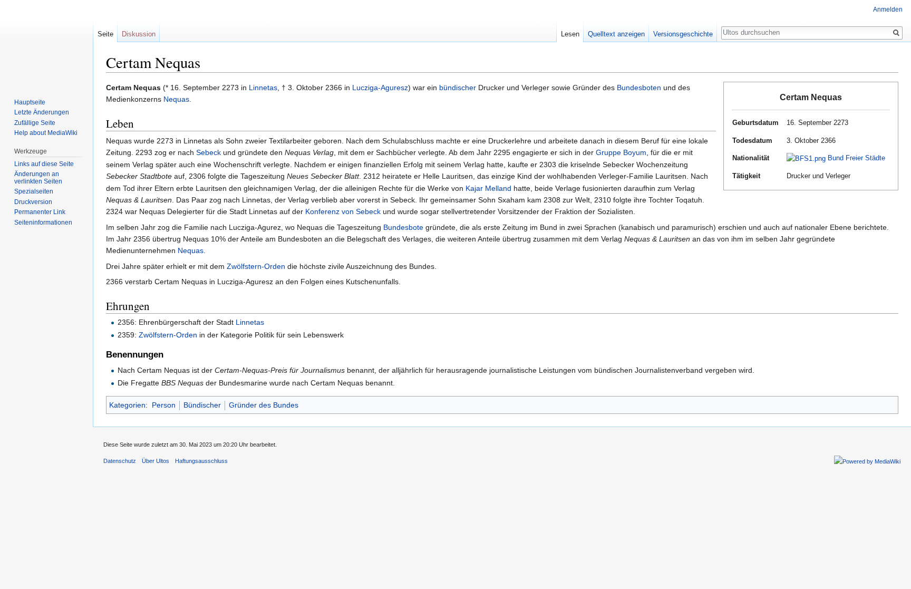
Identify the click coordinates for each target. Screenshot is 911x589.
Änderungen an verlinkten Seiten (38, 177)
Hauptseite (29, 102)
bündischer (457, 87)
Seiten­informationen (43, 222)
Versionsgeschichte (683, 34)
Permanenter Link (39, 212)
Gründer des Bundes (263, 405)
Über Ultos (155, 461)
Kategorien (127, 405)
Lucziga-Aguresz (380, 87)
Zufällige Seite (34, 123)
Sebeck (208, 152)
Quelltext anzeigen (616, 34)
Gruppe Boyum (621, 152)
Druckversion (33, 202)
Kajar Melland (488, 188)
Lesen (570, 34)
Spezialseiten (33, 191)
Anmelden (888, 9)
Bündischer (202, 405)
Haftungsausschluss (201, 461)
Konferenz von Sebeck (343, 211)
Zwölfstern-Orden (256, 266)
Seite (105, 34)
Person (164, 405)
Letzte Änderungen (41, 112)
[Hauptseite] (46, 42)
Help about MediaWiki (45, 133)
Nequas (176, 99)
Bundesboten (639, 87)
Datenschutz (119, 461)
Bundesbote (403, 227)
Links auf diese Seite (44, 164)
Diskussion (139, 34)
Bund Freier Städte (856, 158)
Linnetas (263, 87)
